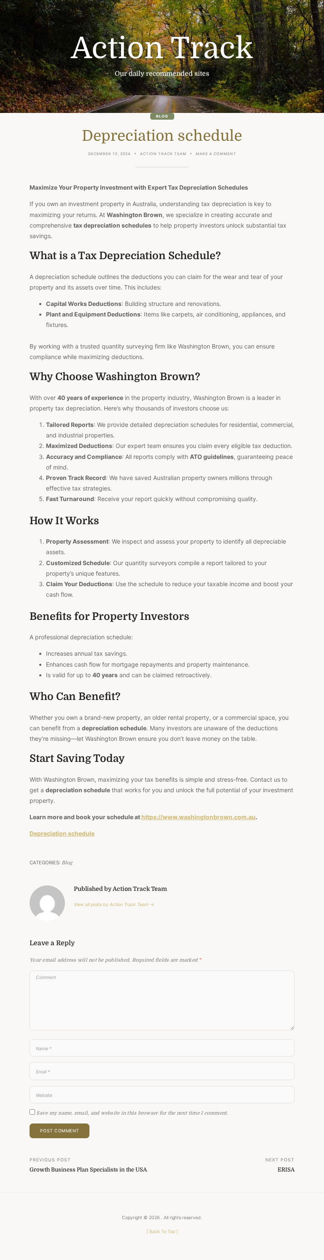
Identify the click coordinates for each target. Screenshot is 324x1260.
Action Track (162, 48)
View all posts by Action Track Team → (114, 904)
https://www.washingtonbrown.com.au (198, 816)
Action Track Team (163, 154)
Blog (162, 116)
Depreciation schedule (62, 833)
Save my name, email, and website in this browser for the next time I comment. (132, 1113)
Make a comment (216, 155)
